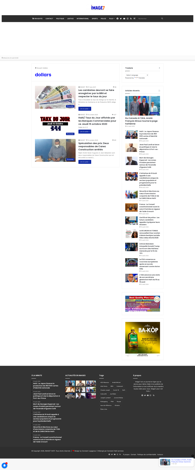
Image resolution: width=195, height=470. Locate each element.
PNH (112, 401)
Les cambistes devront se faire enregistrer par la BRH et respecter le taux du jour (96, 93)
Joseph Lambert (105, 398)
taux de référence (105, 405)
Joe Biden (113, 394)
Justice (70, 18)
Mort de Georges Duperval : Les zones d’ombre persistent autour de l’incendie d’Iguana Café (147, 162)
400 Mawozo (104, 382)
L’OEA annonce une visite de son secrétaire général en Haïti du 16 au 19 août (149, 278)
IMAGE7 (82, 87)
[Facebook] (143, 395)
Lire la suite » (84, 109)
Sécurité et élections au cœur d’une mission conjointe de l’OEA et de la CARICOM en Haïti (149, 194)
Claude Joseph (105, 390)
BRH (112, 386)
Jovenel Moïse (118, 398)
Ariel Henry (103, 386)
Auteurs (160, 454)
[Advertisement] (97, 39)
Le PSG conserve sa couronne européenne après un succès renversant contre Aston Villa (149, 264)
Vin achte (38, 18)
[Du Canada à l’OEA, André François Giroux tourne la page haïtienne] (70, 383)
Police (103, 18)
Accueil (39, 68)
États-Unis (103, 409)
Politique (60, 18)
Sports (95, 18)
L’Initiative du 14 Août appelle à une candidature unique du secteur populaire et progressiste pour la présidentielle (148, 179)
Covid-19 (116, 390)
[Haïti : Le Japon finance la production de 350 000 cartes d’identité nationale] (131, 134)
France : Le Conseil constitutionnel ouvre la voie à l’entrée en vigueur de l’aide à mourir (149, 208)
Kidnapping (104, 401)
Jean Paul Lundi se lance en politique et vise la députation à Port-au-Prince (149, 148)
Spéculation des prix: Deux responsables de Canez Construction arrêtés (93, 146)
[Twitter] (145, 395)
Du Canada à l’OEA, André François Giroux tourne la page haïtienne (141, 121)
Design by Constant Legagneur (85, 451)
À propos (126, 454)
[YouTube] (148, 395)
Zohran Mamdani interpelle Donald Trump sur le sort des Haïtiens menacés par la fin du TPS (149, 248)
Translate (141, 78)
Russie (119, 401)
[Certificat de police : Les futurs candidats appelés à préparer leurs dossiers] (131, 220)
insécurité (103, 394)
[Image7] (97, 8)
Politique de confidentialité (146, 454)
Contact (49, 18)
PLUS (111, 18)
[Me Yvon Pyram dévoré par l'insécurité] (91, 395)
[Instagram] (151, 395)
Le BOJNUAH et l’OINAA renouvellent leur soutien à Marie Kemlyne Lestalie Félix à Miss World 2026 (149, 234)
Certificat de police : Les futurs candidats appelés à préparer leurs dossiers (149, 221)
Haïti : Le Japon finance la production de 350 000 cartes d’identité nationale (149, 135)
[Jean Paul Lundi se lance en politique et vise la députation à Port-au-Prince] (131, 147)
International (83, 18)
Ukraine (117, 405)
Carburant (120, 386)
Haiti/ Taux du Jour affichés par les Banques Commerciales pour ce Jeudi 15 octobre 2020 (97, 121)
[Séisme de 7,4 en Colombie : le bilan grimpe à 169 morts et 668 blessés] (70, 395)
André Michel (116, 382)
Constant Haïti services (115, 451)
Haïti (123, 390)
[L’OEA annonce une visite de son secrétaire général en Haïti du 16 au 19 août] (131, 278)
